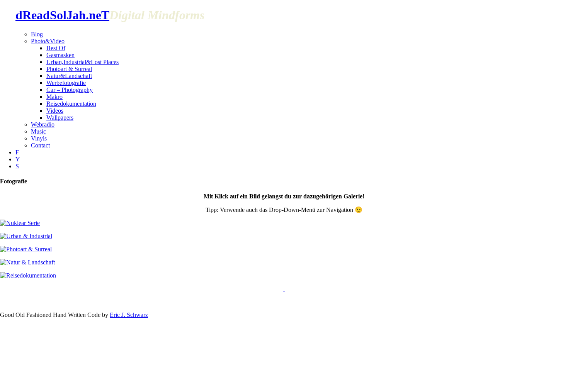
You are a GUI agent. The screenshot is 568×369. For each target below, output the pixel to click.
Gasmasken (60, 55)
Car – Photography (69, 89)
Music (38, 131)
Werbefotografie (66, 83)
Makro (54, 96)
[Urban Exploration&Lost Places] (26, 236)
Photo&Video (48, 41)
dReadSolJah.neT (62, 15)
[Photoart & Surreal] (26, 249)
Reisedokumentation (71, 103)
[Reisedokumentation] (28, 275)
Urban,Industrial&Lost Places (82, 62)
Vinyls (39, 138)
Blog (37, 34)
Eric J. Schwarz (129, 314)
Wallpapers (59, 117)
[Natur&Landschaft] (27, 262)
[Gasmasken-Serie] (20, 223)
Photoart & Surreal (69, 69)
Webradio (42, 124)
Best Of (55, 48)
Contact (40, 145)
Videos (54, 110)
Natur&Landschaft (69, 76)
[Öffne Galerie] (284, 288)
